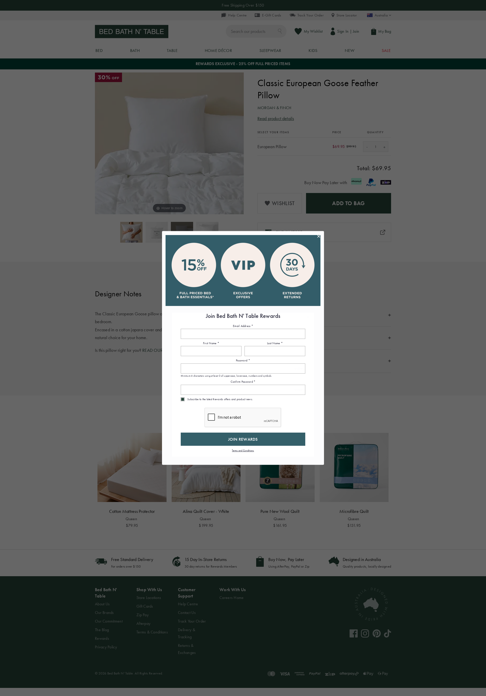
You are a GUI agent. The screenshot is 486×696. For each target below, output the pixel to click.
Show (298, 368)
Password (243, 360)
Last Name (275, 343)
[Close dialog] (318, 236)
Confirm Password (243, 382)
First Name (211, 343)
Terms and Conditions (243, 450)
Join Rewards (243, 439)
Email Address (243, 326)
